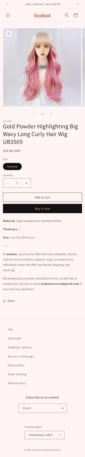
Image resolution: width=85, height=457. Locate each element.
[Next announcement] (77, 4)
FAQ (10, 329)
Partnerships (16, 365)
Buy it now (42, 208)
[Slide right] (51, 113)
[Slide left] (33, 113)
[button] (8, 15)
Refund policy (17, 383)
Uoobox (36, 449)
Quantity (8, 175)
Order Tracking (17, 374)
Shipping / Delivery (20, 347)
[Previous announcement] (7, 4)
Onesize (12, 166)
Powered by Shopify (51, 449)
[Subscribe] (62, 408)
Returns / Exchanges (21, 356)
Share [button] (11, 301)
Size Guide (14, 338)
